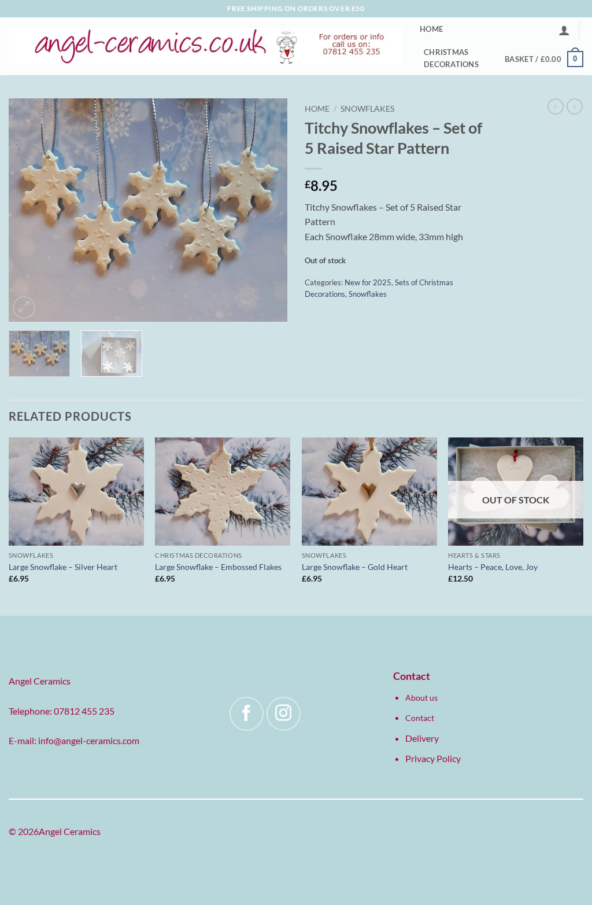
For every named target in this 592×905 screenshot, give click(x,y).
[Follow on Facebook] (247, 714)
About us (421, 697)
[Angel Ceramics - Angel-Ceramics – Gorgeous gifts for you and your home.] (205, 46)
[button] (564, 30)
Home (431, 29)
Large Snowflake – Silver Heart (63, 567)
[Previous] (28, 209)
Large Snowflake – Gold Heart (355, 567)
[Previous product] (575, 106)
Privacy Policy (433, 758)
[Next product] (555, 106)
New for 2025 (368, 282)
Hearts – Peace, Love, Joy (493, 567)
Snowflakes (367, 108)
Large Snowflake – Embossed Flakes (218, 567)
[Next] (267, 209)
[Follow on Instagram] (284, 714)
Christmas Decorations (451, 57)
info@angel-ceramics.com (88, 740)
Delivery (422, 738)
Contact (419, 718)
